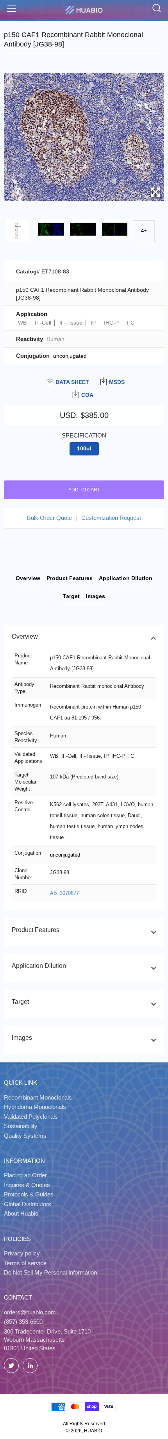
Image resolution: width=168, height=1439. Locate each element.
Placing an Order (25, 1175)
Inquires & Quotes (27, 1185)
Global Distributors (27, 1204)
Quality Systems (25, 1135)
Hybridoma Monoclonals (35, 1106)
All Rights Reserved (84, 1424)
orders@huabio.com (30, 1312)
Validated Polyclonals (31, 1116)
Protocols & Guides (29, 1194)
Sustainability (21, 1126)
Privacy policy (22, 1253)
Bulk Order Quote (49, 517)
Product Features (69, 578)
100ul (84, 449)
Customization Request (111, 517)
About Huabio (21, 1213)
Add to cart (84, 490)
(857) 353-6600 (23, 1321)
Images (95, 596)
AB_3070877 (64, 893)
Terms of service (25, 1263)
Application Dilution (125, 578)
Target (71, 596)
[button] (13, 138)
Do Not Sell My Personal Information (50, 1272)
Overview (28, 578)
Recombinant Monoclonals (38, 1097)
